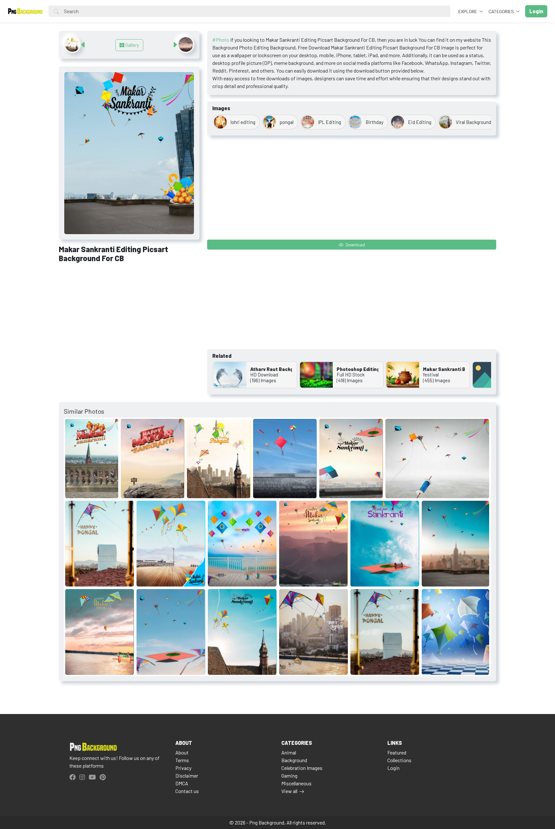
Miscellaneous (296, 783)
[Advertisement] (129, 316)
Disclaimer (186, 775)
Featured (396, 752)
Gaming (289, 775)
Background (294, 760)
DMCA (181, 783)
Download (355, 244)
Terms (182, 760)
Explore (468, 11)
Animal (288, 752)
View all (289, 791)
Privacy (183, 768)
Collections (399, 760)
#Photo (220, 40)
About (182, 752)
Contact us (187, 791)
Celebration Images (301, 768)
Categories (502, 11)
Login (393, 768)
